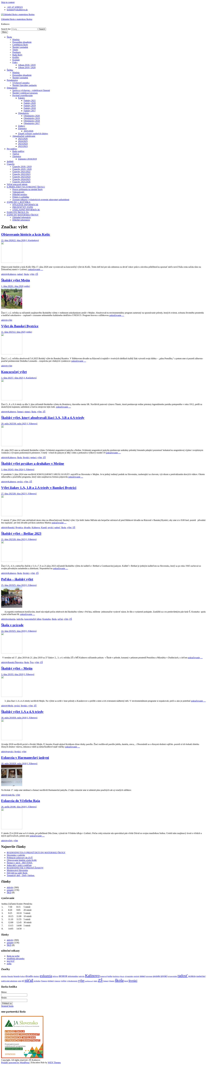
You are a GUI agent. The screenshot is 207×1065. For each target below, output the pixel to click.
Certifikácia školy (20, 44)
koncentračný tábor (32, 619)
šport (126, 981)
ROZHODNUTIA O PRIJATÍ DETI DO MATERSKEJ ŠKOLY (36, 852)
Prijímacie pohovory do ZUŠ (20, 857)
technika (37, 981)
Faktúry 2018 (30, 108)
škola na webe (13, 956)
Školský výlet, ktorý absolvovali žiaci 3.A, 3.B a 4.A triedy (42, 417)
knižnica (116, 976)
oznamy (10, 890)
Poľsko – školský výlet (17, 579)
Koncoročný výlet (14, 372)
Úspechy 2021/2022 (21, 171)
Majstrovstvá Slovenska (17, 870)
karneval (103, 976)
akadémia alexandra (15, 958)
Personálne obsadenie (22, 42)
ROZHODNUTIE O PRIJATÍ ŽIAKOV (25, 868)
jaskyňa (19, 619)
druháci (36, 976)
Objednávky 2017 (32, 123)
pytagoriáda (172, 976)
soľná (60, 619)
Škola (9, 37)
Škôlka (10, 70)
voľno (63, 981)
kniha (109, 976)
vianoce (57, 981)
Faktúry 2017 (30, 110)
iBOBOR (63, 976)
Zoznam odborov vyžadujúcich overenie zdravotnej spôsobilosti (40, 199)
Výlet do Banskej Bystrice (19, 326)
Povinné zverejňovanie (22, 95)
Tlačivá (15, 154)
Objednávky (23, 113)
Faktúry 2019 (30, 105)
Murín (122, 976)
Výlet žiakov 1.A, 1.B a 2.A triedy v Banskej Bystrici (38, 487)
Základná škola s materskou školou (16, 19)
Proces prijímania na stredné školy (27, 189)
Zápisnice (22, 128)
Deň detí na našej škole (17, 873)
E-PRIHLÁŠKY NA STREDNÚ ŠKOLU (26, 187)
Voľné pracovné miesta (17, 184)
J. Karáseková (32, 240)
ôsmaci (20, 411)
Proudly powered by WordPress (15, 1062)
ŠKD (9, 892)
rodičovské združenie (9, 981)
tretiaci (33, 457)
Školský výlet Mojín (15, 280)
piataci (27, 411)
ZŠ (36, 274)
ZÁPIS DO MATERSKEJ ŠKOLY (23, 215)
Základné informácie (21, 217)
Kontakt (16, 60)
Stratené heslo (7, 1006)
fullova (55, 976)
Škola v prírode (12, 625)
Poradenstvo (12, 80)
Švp (32, 662)
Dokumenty (12, 88)
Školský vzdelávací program (25, 93)
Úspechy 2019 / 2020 (22, 169)
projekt (156, 976)
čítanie (111, 981)
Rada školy (17, 55)
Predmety (16, 52)
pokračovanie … (35, 269)
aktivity (4, 274)
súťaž (29, 980)
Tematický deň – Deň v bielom (21, 875)
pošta (9, 963)
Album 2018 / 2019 (26, 65)
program (149, 976)
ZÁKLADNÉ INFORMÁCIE (26, 210)
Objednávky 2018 (32, 121)
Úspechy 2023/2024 (21, 177)
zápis (95, 981)
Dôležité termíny (19, 194)
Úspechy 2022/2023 (21, 174)
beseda (17, 976)
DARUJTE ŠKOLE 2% (18, 212)
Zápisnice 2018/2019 (27, 159)
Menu (4, 32)
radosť (20, 274)
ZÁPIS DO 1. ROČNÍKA (18, 202)
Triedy (15, 50)
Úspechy (11, 164)
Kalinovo (12, 274)
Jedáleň (10, 161)
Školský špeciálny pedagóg (24, 85)
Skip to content (8, 2)
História (15, 39)
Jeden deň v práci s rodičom (19, 865)
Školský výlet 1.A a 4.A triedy (22, 712)
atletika (4, 976)
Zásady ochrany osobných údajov (33, 133)
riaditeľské (200, 976)
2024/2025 (23, 141)
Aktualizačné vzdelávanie (23, 136)
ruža (19, 981)
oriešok (136, 976)
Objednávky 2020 (32, 116)
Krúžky (15, 57)
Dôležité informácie (21, 220)
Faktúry (21, 98)
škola (26, 274)
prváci (20, 481)
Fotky (15, 62)
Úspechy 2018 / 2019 (22, 166)
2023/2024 (23, 144)
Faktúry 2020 (30, 103)
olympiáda (129, 976)
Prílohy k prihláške (20, 197)
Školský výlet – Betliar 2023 (21, 533)
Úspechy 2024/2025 (21, 179)
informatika (73, 976)
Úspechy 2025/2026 (21, 182)
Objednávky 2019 (32, 118)
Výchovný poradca (20, 83)
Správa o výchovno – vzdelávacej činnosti (31, 90)
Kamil (44, 527)
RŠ (23, 981)
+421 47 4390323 (15, 7)
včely (10, 840)
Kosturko (46, 619)
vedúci (27, 286)
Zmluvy (21, 126)
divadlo (27, 527)
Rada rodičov (18, 151)
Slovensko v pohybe (16, 855)
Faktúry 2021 (30, 100)
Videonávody (18, 192)
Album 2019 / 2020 (26, 67)
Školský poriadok (20, 47)
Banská (11, 527)
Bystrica (19, 527)
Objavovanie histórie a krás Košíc (25, 234)
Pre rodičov (12, 149)
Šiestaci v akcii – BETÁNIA (19, 863)
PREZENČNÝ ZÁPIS (22, 207)
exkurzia (11, 619)
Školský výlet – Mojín (16, 668)
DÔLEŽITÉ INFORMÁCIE (25, 204)
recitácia (192, 976)
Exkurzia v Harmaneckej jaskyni (25, 757)
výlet (32, 274)
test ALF (11, 961)
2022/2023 (23, 146)
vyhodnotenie (72, 981)
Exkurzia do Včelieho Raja (20, 801)
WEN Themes (54, 1062)
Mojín (10, 705)
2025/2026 (28, 131)
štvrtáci (26, 457)
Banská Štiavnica (15, 662)
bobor (22, 976)
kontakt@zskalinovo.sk (17, 9)
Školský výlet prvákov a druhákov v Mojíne (32, 463)
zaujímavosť (89, 981)
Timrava (44, 981)
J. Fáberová (32, 423)
